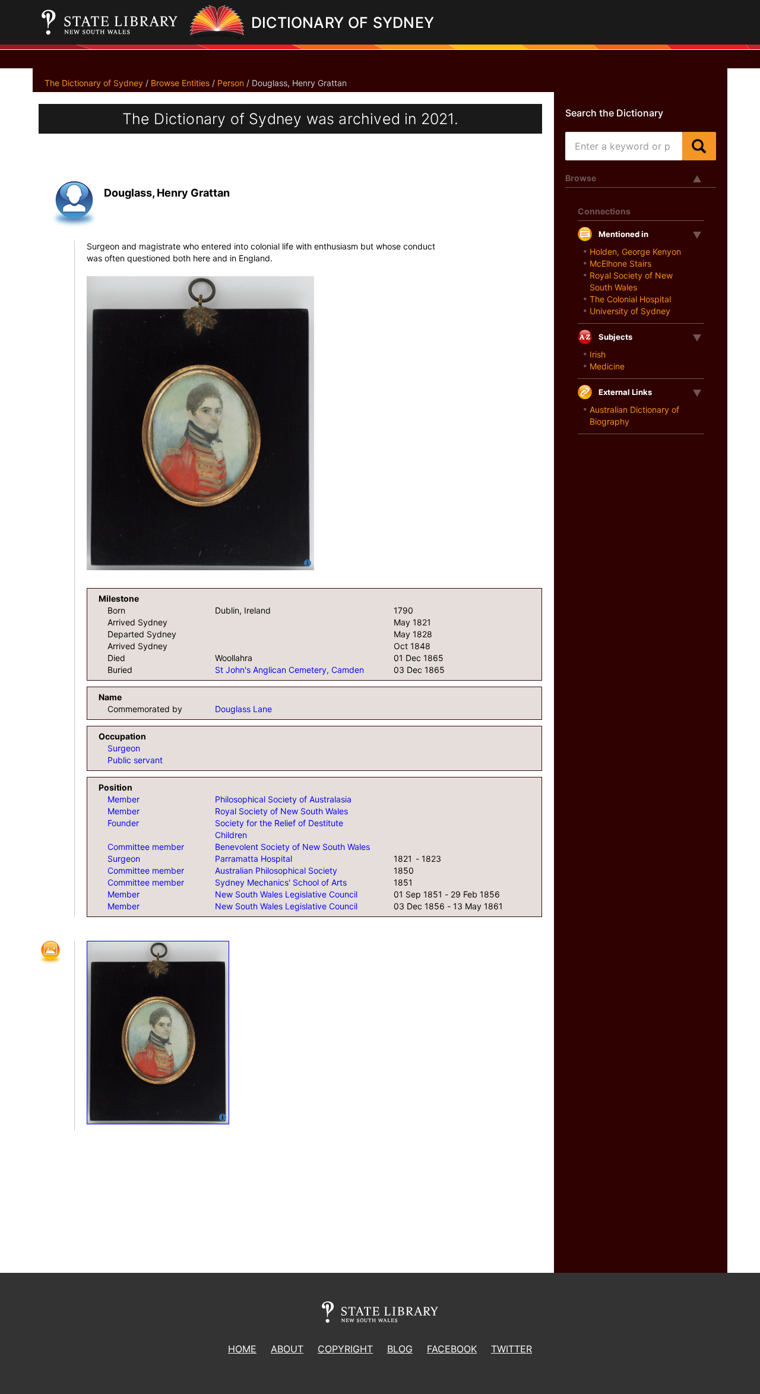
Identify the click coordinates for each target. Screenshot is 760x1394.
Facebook (452, 1349)
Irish (598, 354)
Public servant (135, 760)
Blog (400, 1349)
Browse (580, 178)
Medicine (607, 366)
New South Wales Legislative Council (286, 894)
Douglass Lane (243, 709)
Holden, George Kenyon (635, 251)
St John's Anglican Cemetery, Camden (289, 670)
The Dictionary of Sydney (94, 83)
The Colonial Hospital (630, 299)
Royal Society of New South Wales (281, 811)
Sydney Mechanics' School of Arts (281, 882)
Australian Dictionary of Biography (634, 415)
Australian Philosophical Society (276, 870)
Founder (123, 823)
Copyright (345, 1349)
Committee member (145, 847)
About (287, 1349)
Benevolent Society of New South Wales (292, 847)
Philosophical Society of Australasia (283, 799)
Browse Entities (180, 83)
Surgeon (123, 748)
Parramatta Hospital (253, 859)
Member (123, 799)
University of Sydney (630, 311)
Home (242, 1349)
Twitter (511, 1349)
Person (230, 83)
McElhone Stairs (620, 263)
